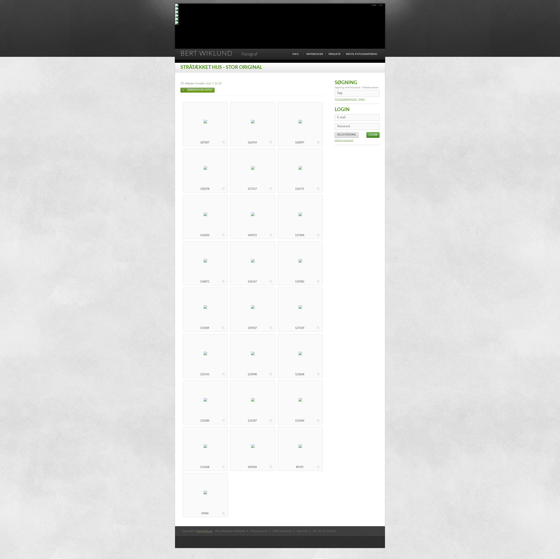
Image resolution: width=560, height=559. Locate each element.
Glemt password (344, 140)
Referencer (314, 54)
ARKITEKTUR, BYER (200, 90)
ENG (381, 5)
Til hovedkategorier (346, 99)
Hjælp (361, 99)
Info (295, 54)
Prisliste (335, 54)
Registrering (346, 134)
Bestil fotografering (361, 54)
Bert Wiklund (218, 53)
